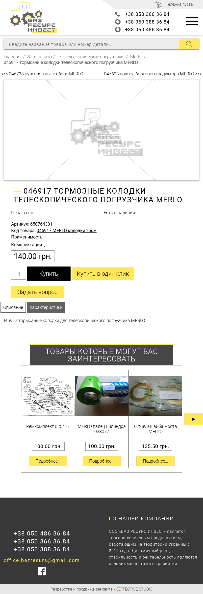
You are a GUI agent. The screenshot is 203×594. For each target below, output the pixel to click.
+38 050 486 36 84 (147, 29)
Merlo (135, 56)
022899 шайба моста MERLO (155, 429)
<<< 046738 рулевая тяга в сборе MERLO (42, 73)
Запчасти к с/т (42, 56)
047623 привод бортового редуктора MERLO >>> (153, 73)
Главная (12, 56)
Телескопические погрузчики (94, 56)
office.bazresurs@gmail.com (42, 560)
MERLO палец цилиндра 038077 (102, 429)
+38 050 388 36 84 (147, 22)
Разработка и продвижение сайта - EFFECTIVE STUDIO (101, 589)
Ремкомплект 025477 (48, 426)
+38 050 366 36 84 (147, 14)
